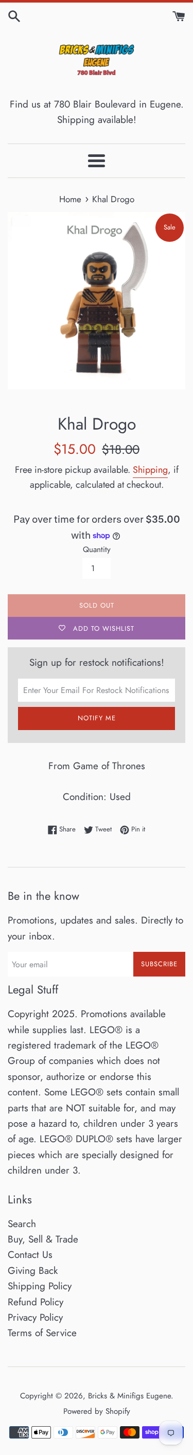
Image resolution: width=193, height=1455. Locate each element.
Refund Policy (35, 1302)
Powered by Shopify (96, 1411)
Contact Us (30, 1255)
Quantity (97, 549)
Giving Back (33, 1270)
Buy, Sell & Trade (43, 1239)
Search (22, 1224)
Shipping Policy (40, 1286)
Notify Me (97, 718)
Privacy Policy (35, 1317)
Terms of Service (42, 1333)
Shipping (150, 469)
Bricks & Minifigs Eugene (129, 1395)
